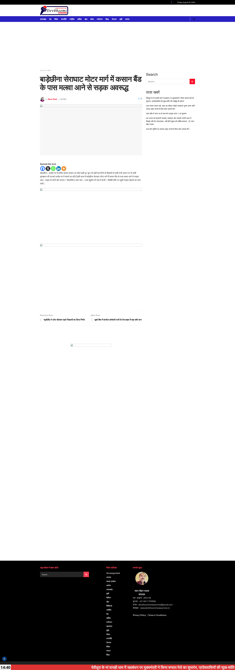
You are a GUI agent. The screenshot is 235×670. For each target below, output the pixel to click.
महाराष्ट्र (109, 626)
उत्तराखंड (43, 19)
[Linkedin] (58, 168)
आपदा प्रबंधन (111, 581)
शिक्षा (107, 19)
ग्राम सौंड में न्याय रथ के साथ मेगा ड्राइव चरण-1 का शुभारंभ (166, 113)
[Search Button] (194, 19)
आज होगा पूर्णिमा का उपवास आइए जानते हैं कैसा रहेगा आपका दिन (167, 129)
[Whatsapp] (53, 168)
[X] (48, 168)
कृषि (121, 19)
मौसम (92, 19)
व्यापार (127, 19)
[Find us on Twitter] (175, 2)
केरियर (108, 597)
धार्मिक (79, 19)
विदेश (56, 19)
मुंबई (107, 630)
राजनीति (64, 19)
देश (50, 19)
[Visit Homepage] (54, 10)
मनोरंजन (100, 19)
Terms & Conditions (157, 615)
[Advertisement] (117, 46)
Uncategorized (113, 573)
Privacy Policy (139, 615)
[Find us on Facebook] (171, 2)
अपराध (108, 577)
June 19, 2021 (45, 70)
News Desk (52, 99)
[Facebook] (42, 168)
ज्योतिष (71, 19)
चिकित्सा (109, 605)
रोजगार (114, 19)
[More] (63, 168)
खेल (86, 19)
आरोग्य (108, 585)
